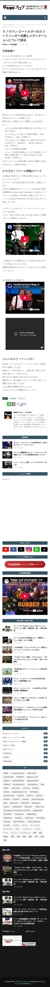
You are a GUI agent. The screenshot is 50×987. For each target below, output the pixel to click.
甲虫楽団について (8, 931)
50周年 (6, 773)
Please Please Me (38, 799)
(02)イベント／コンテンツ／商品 (25, 737)
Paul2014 (30, 796)
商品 (40, 833)
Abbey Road (31, 773)
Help (42, 784)
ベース (6, 833)
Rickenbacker (17, 807)
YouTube (11, 25)
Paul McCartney (9, 796)
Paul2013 (20, 796)
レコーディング (25, 833)
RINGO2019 (36, 803)
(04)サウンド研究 (24, 745)
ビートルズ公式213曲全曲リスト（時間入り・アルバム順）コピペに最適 (30, 639)
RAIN (5, 803)
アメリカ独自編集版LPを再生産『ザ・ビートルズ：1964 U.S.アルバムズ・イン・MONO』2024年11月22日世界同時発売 (30, 921)
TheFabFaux (8, 818)
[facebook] (13, 549)
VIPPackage (40, 818)
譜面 (42, 836)
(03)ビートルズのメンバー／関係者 (25, 741)
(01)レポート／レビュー (25, 733)
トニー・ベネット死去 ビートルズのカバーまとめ (30, 463)
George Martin (33, 784)
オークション (8, 829)
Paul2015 (39, 796)
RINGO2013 (14, 803)
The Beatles (8, 814)
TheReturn (18, 818)
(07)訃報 (24, 757)
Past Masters (34, 792)
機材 (30, 836)
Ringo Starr (28, 807)
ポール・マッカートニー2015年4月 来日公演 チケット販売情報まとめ (30, 679)
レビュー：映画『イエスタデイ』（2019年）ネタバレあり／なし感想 (30, 699)
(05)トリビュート (25, 749)
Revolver (7, 807)
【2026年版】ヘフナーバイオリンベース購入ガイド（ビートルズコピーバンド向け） (30, 648)
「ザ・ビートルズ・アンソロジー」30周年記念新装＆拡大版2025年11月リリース (30, 910)
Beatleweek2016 (18, 781)
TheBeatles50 (31, 814)
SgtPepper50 (37, 810)
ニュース (22, 398)
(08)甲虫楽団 (25, 761)
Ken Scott (26, 788)
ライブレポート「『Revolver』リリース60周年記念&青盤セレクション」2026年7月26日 (30, 708)
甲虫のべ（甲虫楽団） (10, 44)
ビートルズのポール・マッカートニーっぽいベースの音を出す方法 (30, 718)
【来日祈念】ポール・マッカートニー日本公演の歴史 (30, 670)
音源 (5, 840)
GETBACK (7, 784)
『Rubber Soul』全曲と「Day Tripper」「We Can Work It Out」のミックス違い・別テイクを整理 (31, 659)
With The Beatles (19, 822)
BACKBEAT (20, 777)
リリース (14, 833)
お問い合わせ (30, 931)
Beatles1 (7, 781)
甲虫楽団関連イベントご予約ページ (23, 564)
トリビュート (27, 829)
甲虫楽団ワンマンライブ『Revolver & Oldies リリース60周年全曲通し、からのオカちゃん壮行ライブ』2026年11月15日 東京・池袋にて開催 (31, 857)
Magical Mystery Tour (19, 792)
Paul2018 (16, 799)
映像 (18, 836)
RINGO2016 (25, 803)
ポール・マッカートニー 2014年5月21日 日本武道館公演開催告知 (30, 689)
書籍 (24, 836)
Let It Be (6, 792)
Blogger (33, 984)
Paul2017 (7, 799)
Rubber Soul (39, 807)
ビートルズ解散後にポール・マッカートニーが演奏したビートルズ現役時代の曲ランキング (30, 453)
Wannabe (7, 822)
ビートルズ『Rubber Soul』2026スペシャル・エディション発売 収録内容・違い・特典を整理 (30, 628)
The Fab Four (19, 814)
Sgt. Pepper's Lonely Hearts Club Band (17, 810)
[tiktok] (44, 549)
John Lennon (16, 788)
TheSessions (29, 818)
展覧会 (6, 836)
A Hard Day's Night (17, 773)
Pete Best (25, 799)
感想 (12, 836)
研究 (36, 836)
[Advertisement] (20, 961)
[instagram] (29, 549)
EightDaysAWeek (32, 781)
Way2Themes (23, 982)
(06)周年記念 (25, 753)
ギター (17, 829)
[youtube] (5, 549)
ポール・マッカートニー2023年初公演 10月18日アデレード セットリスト (30, 443)
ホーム (4, 25)
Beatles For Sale (32, 777)
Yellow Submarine (34, 822)
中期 (34, 833)
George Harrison (19, 784)
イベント (25, 825)
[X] (21, 549)
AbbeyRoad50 (8, 777)
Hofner (6, 788)
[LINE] (36, 549)
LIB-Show (35, 788)
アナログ (16, 825)
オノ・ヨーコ (35, 825)
